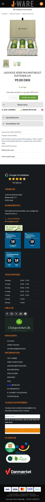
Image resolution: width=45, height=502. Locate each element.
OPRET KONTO (13, 345)
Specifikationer (12, 117)
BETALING (16, 385)
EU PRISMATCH (13, 389)
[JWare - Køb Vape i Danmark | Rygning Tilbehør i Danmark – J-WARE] (22, 4)
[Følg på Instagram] (12, 314)
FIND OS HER (12, 373)
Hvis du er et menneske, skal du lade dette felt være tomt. (22, 421)
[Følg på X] (16, 314)
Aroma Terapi (15, 14)
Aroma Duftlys (28, 14)
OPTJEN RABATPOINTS (16, 349)
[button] (3, 3)
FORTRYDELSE (13, 396)
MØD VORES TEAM (15, 362)
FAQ (9, 381)
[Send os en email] (21, 314)
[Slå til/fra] (4, 105)
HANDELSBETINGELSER (16, 366)
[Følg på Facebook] (7, 314)
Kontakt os (34, 496)
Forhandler (13, 494)
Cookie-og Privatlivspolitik (18, 496)
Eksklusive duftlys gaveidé (13, 139)
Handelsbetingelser (27, 494)
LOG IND (10, 341)
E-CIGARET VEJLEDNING (17, 392)
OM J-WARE (12, 358)
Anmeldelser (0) (12, 124)
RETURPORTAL (13, 370)
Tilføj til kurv (28, 97)
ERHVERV (11, 377)
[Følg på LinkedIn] (25, 314)
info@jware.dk (12, 221)
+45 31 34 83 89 (13, 219)
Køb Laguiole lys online (29, 139)
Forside (5, 14)
